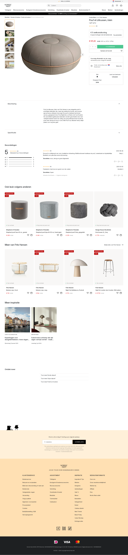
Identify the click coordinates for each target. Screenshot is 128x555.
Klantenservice (26, 479)
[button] (93, 26)
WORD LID (71, 1)
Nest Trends (78, 511)
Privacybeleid (26, 505)
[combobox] (118, 1)
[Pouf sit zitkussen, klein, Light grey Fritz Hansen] (51, 54)
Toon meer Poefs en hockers (49, 382)
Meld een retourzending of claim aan (33, 486)
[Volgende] (82, 54)
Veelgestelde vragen (28, 492)
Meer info (119, 66)
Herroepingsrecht (27, 515)
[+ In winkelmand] (31, 235)
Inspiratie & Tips (79, 479)
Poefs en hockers (26, 17)
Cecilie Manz (92, 17)
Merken (110, 10)
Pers (91, 492)
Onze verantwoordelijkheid (98, 482)
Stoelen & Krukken (15, 17)
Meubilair (74, 10)
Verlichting (51, 10)
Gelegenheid (78, 502)
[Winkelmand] (121, 5)
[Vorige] (20, 54)
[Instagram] (64, 528)
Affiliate (92, 489)
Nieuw (104, 10)
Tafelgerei (8, 10)
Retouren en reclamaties (29, 482)
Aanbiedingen (119, 10)
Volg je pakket (26, 498)
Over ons (92, 479)
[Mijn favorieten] (117, 5)
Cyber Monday (79, 518)
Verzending (25, 495)
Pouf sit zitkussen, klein (38, 17)
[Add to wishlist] (28, 235)
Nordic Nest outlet (95, 495)
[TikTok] (70, 528)
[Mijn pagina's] (113, 5)
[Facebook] (58, 528)
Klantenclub (25, 489)
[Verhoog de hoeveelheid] (95, 46)
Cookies (24, 508)
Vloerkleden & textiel (63, 10)
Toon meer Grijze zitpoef (48, 378)
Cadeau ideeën (79, 508)
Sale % (77, 492)
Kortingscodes (79, 521)
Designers (78, 486)
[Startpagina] (8, 5)
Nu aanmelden (117, 35)
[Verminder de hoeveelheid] (90, 46)
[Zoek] (48, 5)
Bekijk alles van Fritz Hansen (112, 245)
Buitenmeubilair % (84, 10)
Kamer (76, 505)
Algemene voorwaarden (29, 502)
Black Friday (78, 515)
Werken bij (93, 486)
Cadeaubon (53, 502)
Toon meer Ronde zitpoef (48, 375)
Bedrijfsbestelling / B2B (29, 511)
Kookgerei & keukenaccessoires (36, 10)
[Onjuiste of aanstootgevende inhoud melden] (122, 161)
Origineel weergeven (61, 175)
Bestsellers (78, 498)
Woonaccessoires (18, 10)
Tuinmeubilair (53, 498)
